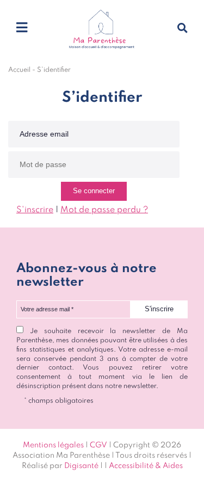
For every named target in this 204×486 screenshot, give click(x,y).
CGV (98, 445)
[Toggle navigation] (21, 28)
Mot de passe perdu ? (104, 210)
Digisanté (81, 466)
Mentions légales (53, 445)
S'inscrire (34, 210)
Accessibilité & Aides (146, 466)
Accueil (19, 69)
